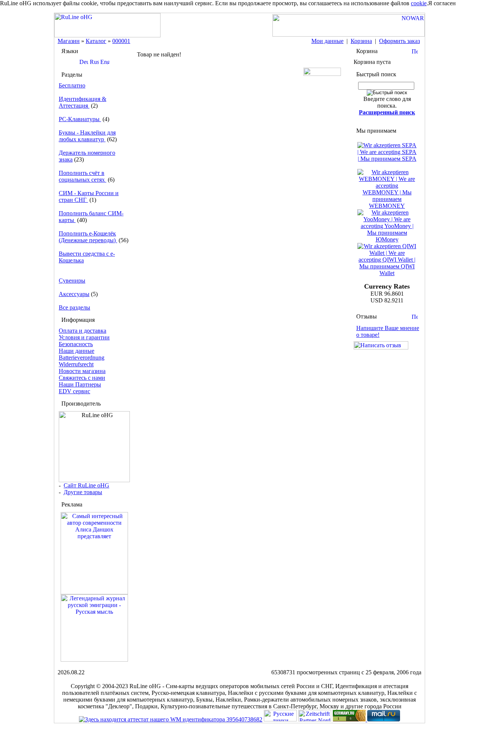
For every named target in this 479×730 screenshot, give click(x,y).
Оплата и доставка (82, 330)
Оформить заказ (399, 41)
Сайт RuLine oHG (86, 485)
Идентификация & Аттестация (82, 102)
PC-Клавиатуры (80, 119)
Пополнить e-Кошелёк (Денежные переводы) (88, 236)
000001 (121, 41)
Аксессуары (74, 294)
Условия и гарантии (84, 337)
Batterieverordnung (81, 357)
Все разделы (74, 307)
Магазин (69, 41)
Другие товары (83, 492)
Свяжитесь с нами (82, 378)
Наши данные (76, 351)
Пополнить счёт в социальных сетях (82, 176)
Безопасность (76, 344)
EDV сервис (74, 391)
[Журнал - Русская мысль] (94, 659)
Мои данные (327, 41)
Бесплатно (72, 85)
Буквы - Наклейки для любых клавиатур (87, 135)
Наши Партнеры (80, 384)
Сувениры (72, 280)
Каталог (96, 41)
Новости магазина (82, 371)
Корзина (361, 41)
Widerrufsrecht (76, 364)
